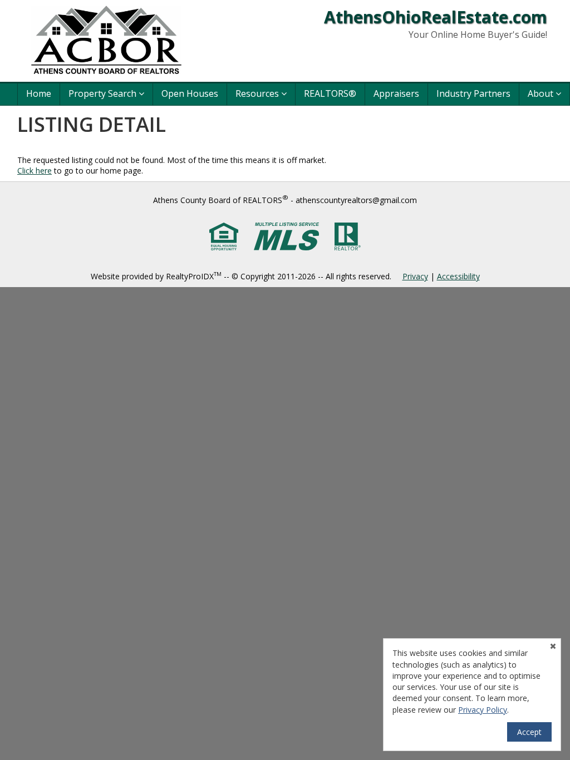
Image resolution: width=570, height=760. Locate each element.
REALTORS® (330, 93)
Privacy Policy (482, 709)
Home (38, 93)
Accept (529, 732)
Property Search (103, 93)
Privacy (415, 276)
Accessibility (458, 276)
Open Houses (189, 93)
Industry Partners (473, 93)
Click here (34, 170)
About (542, 93)
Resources (258, 93)
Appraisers (396, 93)
